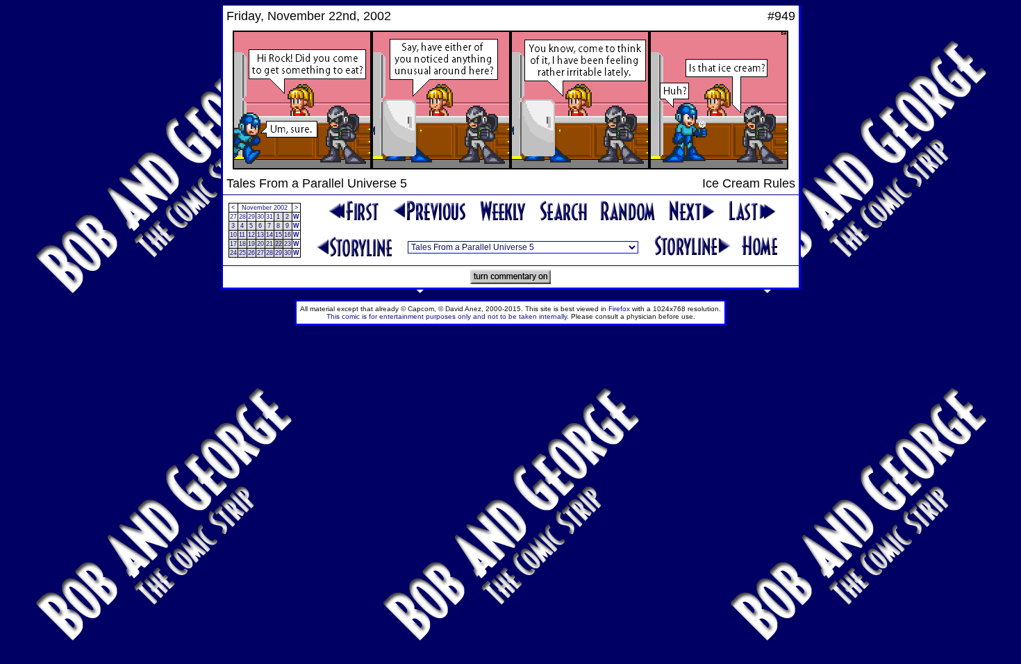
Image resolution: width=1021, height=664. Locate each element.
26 (251, 252)
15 (278, 234)
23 (287, 243)
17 (233, 243)
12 (251, 234)
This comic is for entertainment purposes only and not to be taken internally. (447, 316)
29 (251, 216)
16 (287, 234)
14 (269, 234)
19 (251, 243)
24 (233, 252)
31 (269, 216)
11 (242, 234)
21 (269, 243)
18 (242, 243)
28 (242, 216)
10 (233, 234)
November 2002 (265, 207)
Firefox (619, 309)
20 (260, 243)
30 (260, 216)
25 (242, 252)
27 (233, 216)
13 (260, 234)
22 (278, 243)
